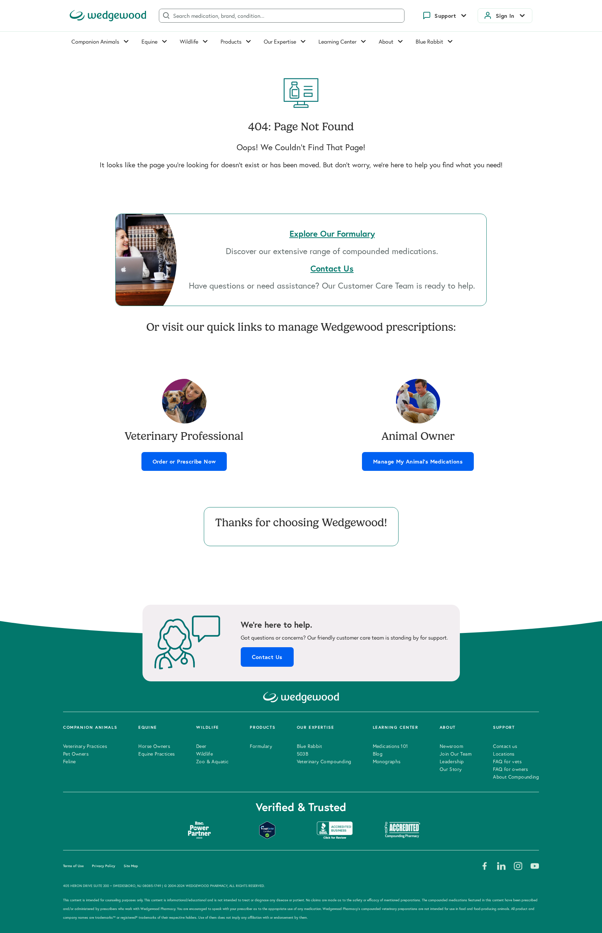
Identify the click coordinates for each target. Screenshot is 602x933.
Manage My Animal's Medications (418, 461)
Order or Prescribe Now (184, 461)
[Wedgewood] (108, 15)
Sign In (505, 15)
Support (445, 15)
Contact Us (267, 656)
